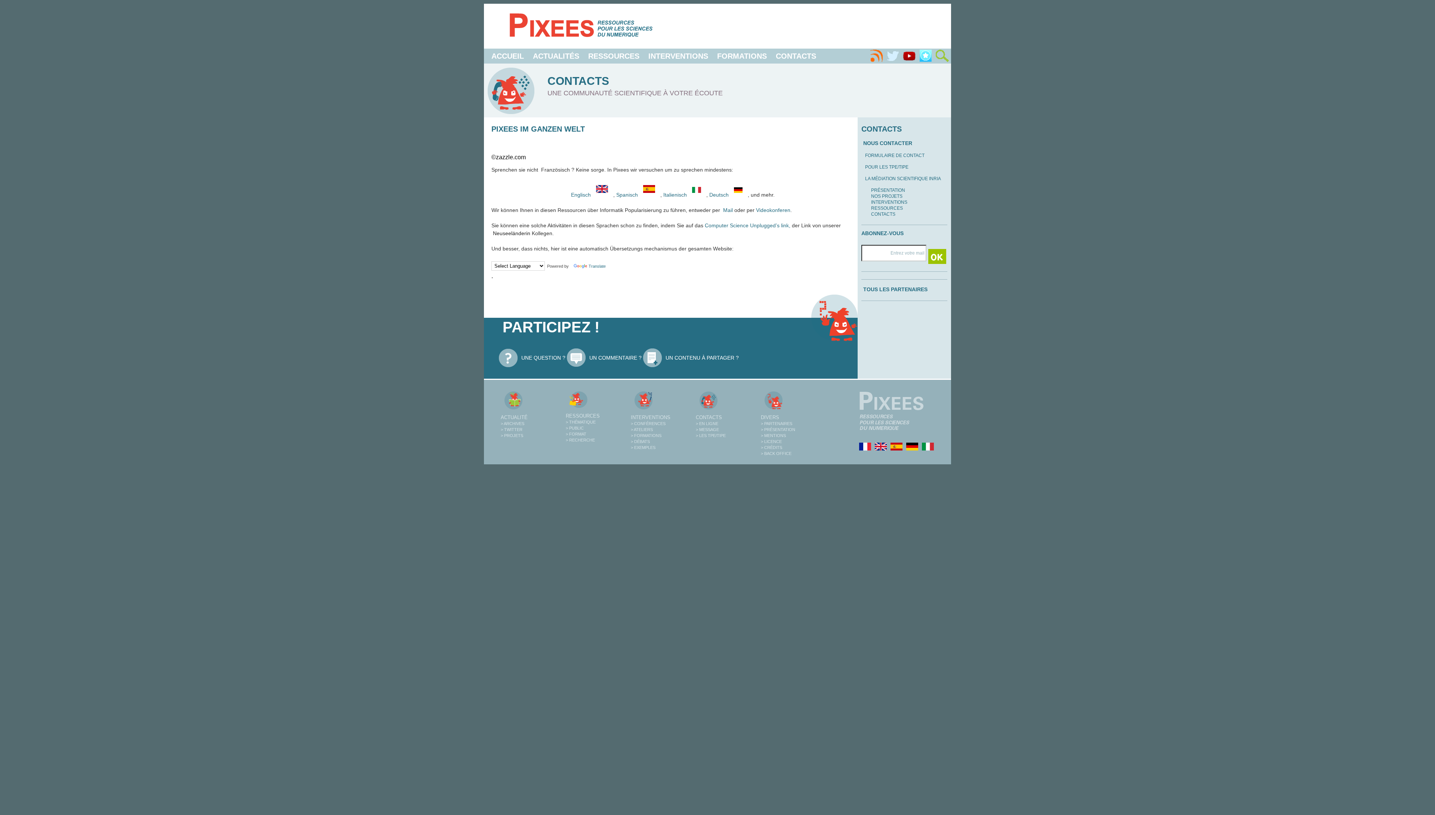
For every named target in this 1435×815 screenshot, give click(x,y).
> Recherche (580, 440)
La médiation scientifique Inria (903, 178)
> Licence (771, 441)
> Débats (640, 441)
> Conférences (648, 423)
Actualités (556, 56)
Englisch (581, 195)
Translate (597, 266)
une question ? (543, 358)
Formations (742, 56)
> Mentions (773, 435)
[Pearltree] (925, 56)
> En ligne (707, 423)
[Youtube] (909, 56)
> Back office (776, 453)
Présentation (888, 190)
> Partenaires (776, 423)
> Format (576, 434)
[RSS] (876, 56)
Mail (728, 210)
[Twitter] (892, 56)
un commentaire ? (615, 358)
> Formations (646, 435)
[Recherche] (942, 56)
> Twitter (511, 429)
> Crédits (771, 447)
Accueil (507, 56)
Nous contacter (887, 143)
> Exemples (643, 447)
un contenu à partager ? (702, 358)
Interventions (678, 56)
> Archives (512, 423)
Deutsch (719, 195)
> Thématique (581, 422)
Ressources (613, 56)
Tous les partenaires (895, 289)
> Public (575, 428)
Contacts (796, 56)
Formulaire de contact (895, 155)
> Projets (512, 435)
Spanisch (627, 195)
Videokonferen (772, 210)
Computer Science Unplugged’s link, (747, 225)
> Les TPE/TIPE (711, 435)
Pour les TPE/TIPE (886, 167)
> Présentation (778, 429)
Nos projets (886, 196)
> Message (707, 429)
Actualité (514, 417)
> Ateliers (642, 429)
